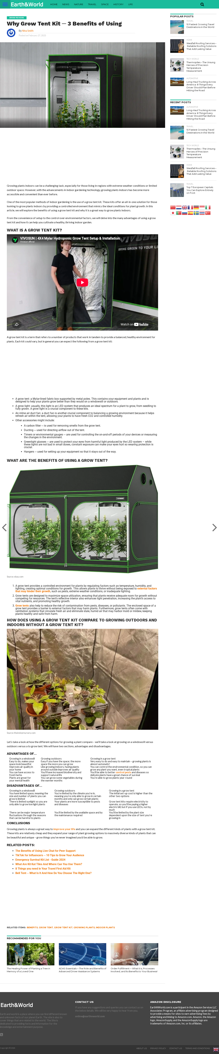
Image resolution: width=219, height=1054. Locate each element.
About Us (141, 1048)
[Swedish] (196, 212)
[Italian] (208, 207)
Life (130, 4)
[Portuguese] (179, 212)
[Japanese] (173, 212)
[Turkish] (208, 212)
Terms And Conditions (197, 1048)
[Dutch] (179, 207)
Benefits (32, 927)
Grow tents (22, 605)
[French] (191, 207)
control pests (123, 772)
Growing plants (84, 927)
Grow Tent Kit (63, 927)
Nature (78, 4)
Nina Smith (28, 30)
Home (53, 4)
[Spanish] (191, 212)
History (118, 4)
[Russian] (185, 212)
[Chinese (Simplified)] (173, 207)
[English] (185, 207)
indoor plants (105, 927)
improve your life (64, 829)
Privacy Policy (158, 1048)
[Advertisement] (82, 158)
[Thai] (202, 212)
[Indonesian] (202, 207)
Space (105, 4)
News (65, 4)
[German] (196, 207)
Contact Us (175, 1048)
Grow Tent (46, 927)
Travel (92, 4)
